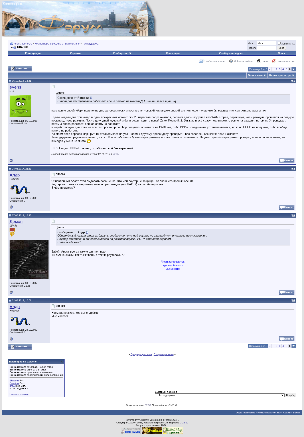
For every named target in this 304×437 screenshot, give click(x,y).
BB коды (14, 380)
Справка (75, 53)
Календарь (173, 53)
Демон (16, 221)
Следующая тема (164, 354)
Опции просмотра (280, 75)
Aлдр (15, 175)
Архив (287, 412)
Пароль (252, 48)
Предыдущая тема (141, 354)
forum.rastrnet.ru (23, 43)
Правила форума (285, 61)
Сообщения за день (231, 53)
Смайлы (14, 383)
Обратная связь (245, 412)
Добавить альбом (243, 61)
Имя (250, 43)
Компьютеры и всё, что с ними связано (57, 43)
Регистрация (33, 53)
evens (15, 87)
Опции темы (255, 75)
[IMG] (13, 385)
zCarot (184, 422)
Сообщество (120, 53)
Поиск (282, 53)
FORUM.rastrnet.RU (269, 412)
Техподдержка (90, 43)
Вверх (296, 412)
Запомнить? (288, 43)
